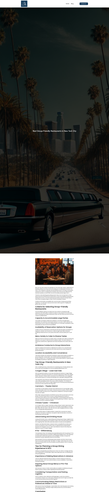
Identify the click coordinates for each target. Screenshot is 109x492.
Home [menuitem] (67, 3)
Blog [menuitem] (72, 3)
